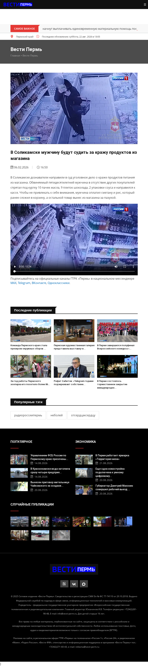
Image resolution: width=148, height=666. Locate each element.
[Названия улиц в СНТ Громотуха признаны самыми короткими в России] (102, 522)
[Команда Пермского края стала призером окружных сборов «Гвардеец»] (30, 330)
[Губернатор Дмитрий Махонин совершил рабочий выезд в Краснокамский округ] (84, 489)
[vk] (74, 583)
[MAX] (84, 583)
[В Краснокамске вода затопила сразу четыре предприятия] (19, 472)
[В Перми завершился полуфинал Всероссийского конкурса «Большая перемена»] (117, 330)
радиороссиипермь (28, 415)
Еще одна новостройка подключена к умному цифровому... (110, 472)
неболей (57, 415)
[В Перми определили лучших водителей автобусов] (40, 535)
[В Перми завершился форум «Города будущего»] (61, 522)
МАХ (13, 283)
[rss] (64, 583)
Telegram (24, 283)
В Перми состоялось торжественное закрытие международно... (112, 384)
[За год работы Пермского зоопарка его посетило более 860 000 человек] (30, 366)
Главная (15, 55)
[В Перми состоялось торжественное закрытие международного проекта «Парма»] (117, 366)
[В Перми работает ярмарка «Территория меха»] (84, 459)
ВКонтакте (39, 283)
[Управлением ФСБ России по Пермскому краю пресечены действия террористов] (19, 459)
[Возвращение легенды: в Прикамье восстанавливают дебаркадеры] (19, 522)
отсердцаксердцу (83, 415)
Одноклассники (58, 283)
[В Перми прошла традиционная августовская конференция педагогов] (123, 522)
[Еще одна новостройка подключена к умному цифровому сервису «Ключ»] (84, 472)
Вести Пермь (30, 55)
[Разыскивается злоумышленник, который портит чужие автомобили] (61, 535)
